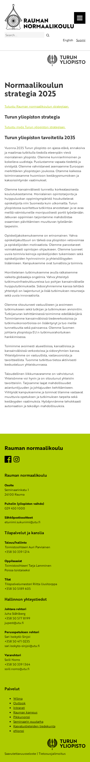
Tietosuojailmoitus (52, 753)
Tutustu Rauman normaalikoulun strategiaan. (37, 106)
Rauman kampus (25, 712)
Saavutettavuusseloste (20, 753)
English (68, 40)
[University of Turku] (66, 749)
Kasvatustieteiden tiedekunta (34, 726)
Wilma (17, 698)
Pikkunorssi (21, 717)
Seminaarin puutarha (28, 721)
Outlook (19, 703)
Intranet (19, 707)
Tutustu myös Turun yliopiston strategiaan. (35, 127)
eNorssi (18, 730)
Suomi (80, 40)
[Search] (48, 35)
